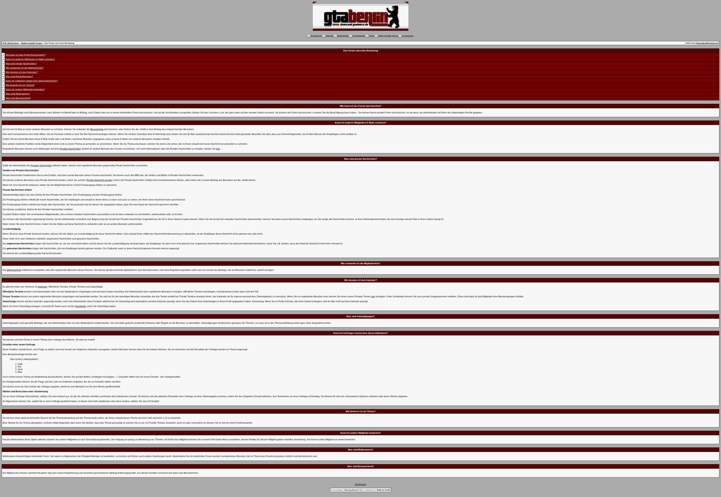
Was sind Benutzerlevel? (18, 98)
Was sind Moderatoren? (18, 94)
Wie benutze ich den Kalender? (22, 72)
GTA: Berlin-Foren (11, 43)
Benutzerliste (97, 129)
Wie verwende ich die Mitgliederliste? (25, 68)
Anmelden (701, 43)
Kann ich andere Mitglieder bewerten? (25, 89)
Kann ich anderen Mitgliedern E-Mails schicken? (30, 59)
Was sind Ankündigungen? (19, 76)
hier (218, 149)
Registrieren (712, 43)
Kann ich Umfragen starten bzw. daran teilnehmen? (32, 81)
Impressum (360, 484)
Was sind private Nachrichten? (21, 63)
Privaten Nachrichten (70, 149)
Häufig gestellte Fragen (31, 43)
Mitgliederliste (14, 270)
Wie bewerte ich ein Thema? (20, 85)
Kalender (42, 286)
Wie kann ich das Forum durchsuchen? (25, 55)
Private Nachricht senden (99, 180)
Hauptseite (80, 306)
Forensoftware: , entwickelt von (360, 490)
